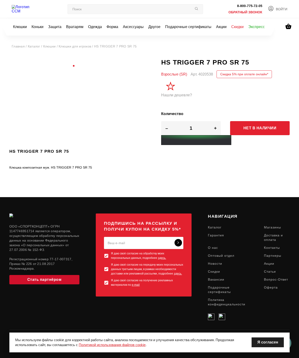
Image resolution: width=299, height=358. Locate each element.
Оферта (271, 287)
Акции (221, 27)
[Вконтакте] (211, 317)
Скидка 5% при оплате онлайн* (244, 74)
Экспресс (256, 27)
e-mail (136, 284)
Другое (154, 27)
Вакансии (216, 279)
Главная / (20, 46)
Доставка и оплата (273, 237)
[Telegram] (222, 317)
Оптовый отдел (221, 255)
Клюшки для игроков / (76, 46)
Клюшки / (51, 46)
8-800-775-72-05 (249, 6)
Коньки (37, 27)
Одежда (95, 27)
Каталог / (35, 46)
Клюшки (20, 27)
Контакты (272, 248)
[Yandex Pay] (196, 140)
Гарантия (216, 235)
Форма (112, 27)
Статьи (270, 271)
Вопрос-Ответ (276, 279)
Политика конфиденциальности (226, 302)
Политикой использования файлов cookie (112, 345)
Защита (54, 27)
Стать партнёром (44, 280)
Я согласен (267, 342)
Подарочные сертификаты (188, 27)
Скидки (237, 27)
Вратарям (74, 27)
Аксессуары (133, 27)
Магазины (272, 227)
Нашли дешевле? (176, 95)
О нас (213, 248)
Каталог (214, 227)
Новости (215, 263)
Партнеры (272, 255)
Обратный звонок (245, 12)
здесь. (162, 258)
